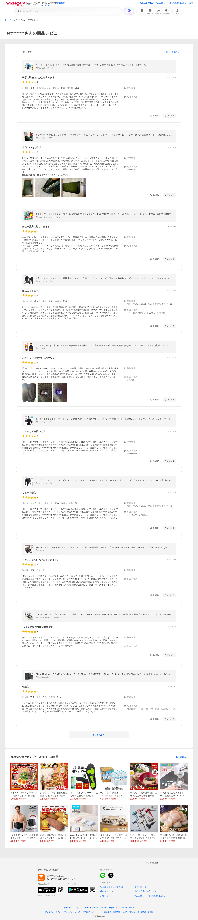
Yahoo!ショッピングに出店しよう (170, 3)
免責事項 (107, 912)
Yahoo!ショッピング (73, 907)
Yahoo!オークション (110, 907)
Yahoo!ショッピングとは (111, 887)
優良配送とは (140, 887)
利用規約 (86, 912)
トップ (8, 20)
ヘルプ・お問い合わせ (130, 912)
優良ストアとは (107, 891)
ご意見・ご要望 (147, 912)
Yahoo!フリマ (128, 907)
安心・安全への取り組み (145, 891)
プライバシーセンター (73, 912)
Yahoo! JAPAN (147, 3)
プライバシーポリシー (53, 912)
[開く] (27, 187)
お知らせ (104, 896)
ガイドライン (97, 912)
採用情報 (116, 912)
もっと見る (181, 757)
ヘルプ (190, 3)
